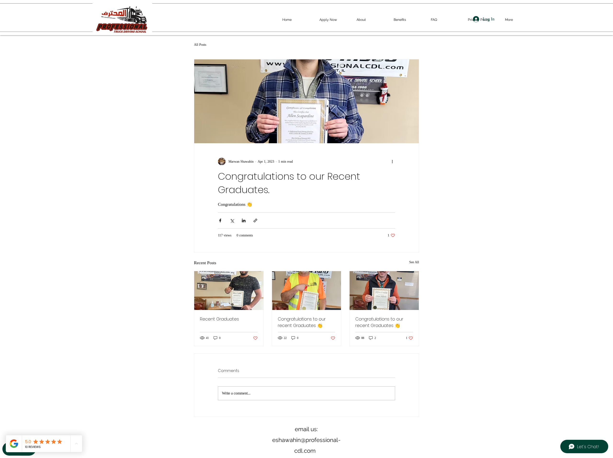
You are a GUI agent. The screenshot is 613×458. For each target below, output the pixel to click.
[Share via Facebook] (220, 220)
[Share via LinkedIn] (243, 220)
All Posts (200, 44)
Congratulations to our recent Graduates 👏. (302, 322)
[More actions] (392, 161)
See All (414, 262)
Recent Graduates (219, 319)
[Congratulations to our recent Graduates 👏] (384, 290)
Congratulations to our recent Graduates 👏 (379, 322)
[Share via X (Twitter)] (232, 220)
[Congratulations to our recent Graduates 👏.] (306, 290)
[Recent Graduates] (228, 290)
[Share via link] (255, 220)
